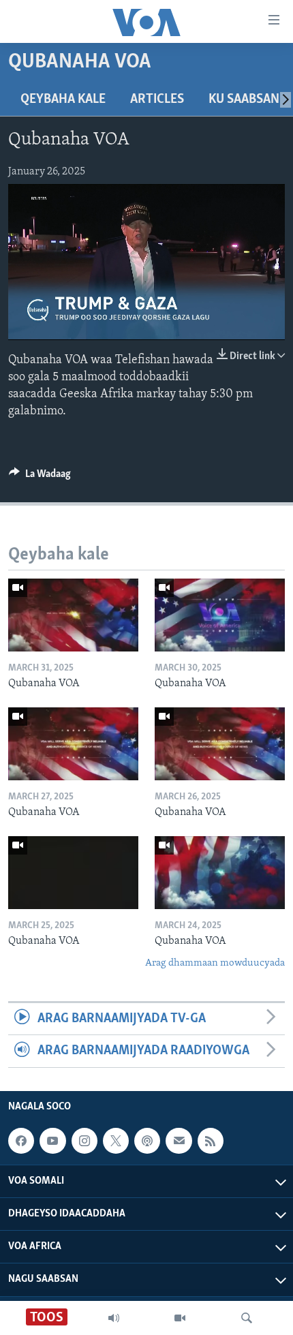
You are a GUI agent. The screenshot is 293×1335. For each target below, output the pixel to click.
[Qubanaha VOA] (73, 615)
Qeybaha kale (63, 99)
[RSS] (210, 1141)
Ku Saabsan (244, 99)
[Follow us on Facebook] (21, 1141)
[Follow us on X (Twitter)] (116, 1141)
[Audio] (113, 1318)
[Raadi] (246, 1318)
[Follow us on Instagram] (84, 1141)
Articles (157, 99)
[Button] (40, 477)
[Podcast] (147, 1141)
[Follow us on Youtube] (52, 1141)
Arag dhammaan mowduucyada (215, 963)
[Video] (179, 1318)
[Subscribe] (178, 1141)
